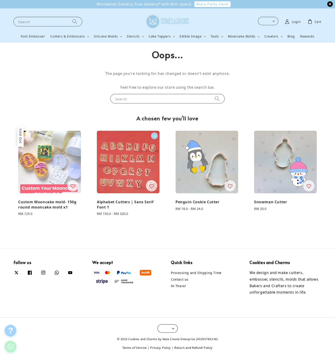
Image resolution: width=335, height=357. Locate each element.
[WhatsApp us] (10, 346)
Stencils (133, 36)
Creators (271, 36)
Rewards (307, 36)
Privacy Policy (160, 348)
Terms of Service (134, 348)
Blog (291, 36)
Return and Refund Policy (193, 348)
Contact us (179, 279)
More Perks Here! (212, 4)
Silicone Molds (106, 36)
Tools (215, 36)
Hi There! (178, 286)
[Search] (74, 21)
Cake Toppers (160, 36)
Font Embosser (33, 36)
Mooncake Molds (241, 36)
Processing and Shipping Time (196, 273)
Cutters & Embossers (67, 36)
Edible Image (190, 36)
